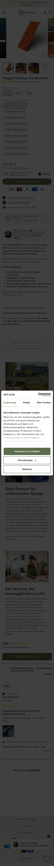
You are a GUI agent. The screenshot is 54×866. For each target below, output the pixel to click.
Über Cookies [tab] (44, 402)
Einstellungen (25, 460)
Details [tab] (26, 402)
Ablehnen (27, 469)
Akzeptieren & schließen (27, 451)
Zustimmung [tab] (9, 402)
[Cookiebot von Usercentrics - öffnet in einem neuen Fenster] (38, 394)
